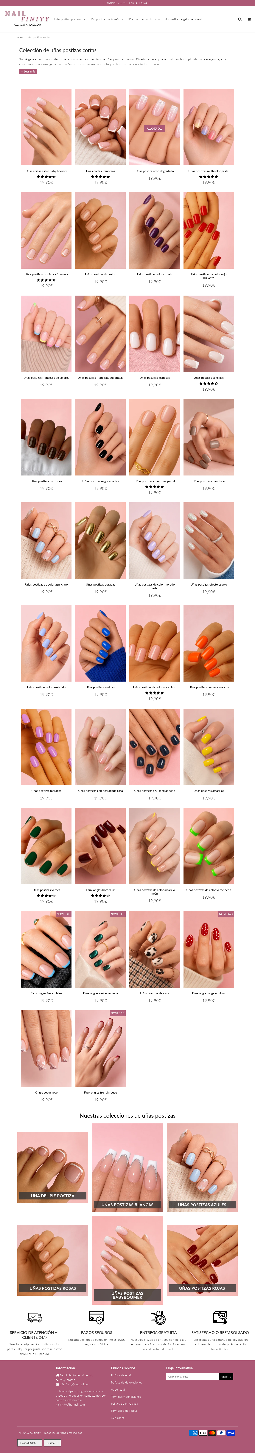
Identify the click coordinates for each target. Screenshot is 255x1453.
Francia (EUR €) (28, 1442)
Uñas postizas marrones (46, 481)
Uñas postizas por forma (142, 19)
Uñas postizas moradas (46, 790)
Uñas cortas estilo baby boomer (46, 171)
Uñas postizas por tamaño (105, 19)
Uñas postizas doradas (100, 584)
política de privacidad (124, 1403)
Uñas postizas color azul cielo (46, 687)
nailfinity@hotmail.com (70, 1404)
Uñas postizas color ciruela (154, 274)
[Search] (240, 19)
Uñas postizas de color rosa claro (154, 687)
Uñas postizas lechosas (155, 377)
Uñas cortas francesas (100, 171)
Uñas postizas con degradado (155, 171)
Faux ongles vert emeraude (100, 993)
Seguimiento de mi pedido (76, 1375)
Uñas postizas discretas (100, 274)
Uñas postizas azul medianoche (154, 790)
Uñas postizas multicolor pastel (208, 171)
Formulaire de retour (124, 1410)
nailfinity (35, 1432)
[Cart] (249, 19)
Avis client (117, 1417)
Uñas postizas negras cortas (100, 481)
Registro (226, 1376)
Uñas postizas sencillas (209, 377)
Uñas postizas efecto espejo (209, 584)
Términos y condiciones (126, 1396)
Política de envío (121, 1375)
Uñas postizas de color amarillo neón (154, 891)
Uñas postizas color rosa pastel (154, 481)
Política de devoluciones (126, 1382)
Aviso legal (118, 1389)
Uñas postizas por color (68, 19)
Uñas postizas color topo (208, 481)
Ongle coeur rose (46, 1092)
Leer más (29, 71)
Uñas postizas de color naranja (209, 687)
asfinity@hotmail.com (76, 1384)
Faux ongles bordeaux (100, 890)
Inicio (20, 37)
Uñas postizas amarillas (209, 790)
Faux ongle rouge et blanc (209, 993)
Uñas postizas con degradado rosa (100, 790)
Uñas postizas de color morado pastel (154, 586)
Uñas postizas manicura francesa (46, 274)
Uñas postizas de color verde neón (208, 890)
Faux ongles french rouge (100, 1092)
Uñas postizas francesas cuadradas (100, 377)
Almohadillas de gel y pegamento (183, 19)
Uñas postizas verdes (46, 890)
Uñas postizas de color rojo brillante (208, 276)
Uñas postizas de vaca (154, 993)
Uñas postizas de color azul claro (46, 584)
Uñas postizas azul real (100, 687)
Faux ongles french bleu (46, 993)
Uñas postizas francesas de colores (46, 377)
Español (51, 1442)
